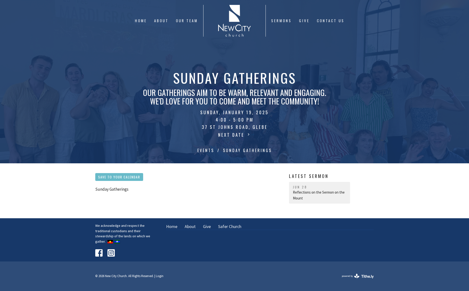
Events (205, 150)
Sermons (281, 20)
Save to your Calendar (119, 177)
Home (141, 20)
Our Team (187, 20)
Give (304, 20)
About (161, 20)
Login (159, 276)
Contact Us (330, 20)
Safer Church (229, 226)
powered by (355, 280)
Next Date (232, 135)
